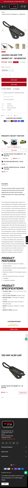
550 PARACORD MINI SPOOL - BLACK (13, 161)
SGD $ (14, 464)
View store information (9, 99)
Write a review (14, 329)
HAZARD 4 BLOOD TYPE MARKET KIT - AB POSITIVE (12, 386)
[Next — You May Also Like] (25, 372)
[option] (14, 29)
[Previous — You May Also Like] (3, 372)
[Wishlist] (21, 7)
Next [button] (25, 30)
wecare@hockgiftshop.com (8, 439)
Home (3, 12)
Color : (6, 67)
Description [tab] (4, 184)
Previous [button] (2, 30)
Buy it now (14, 84)
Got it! (5, 483)
